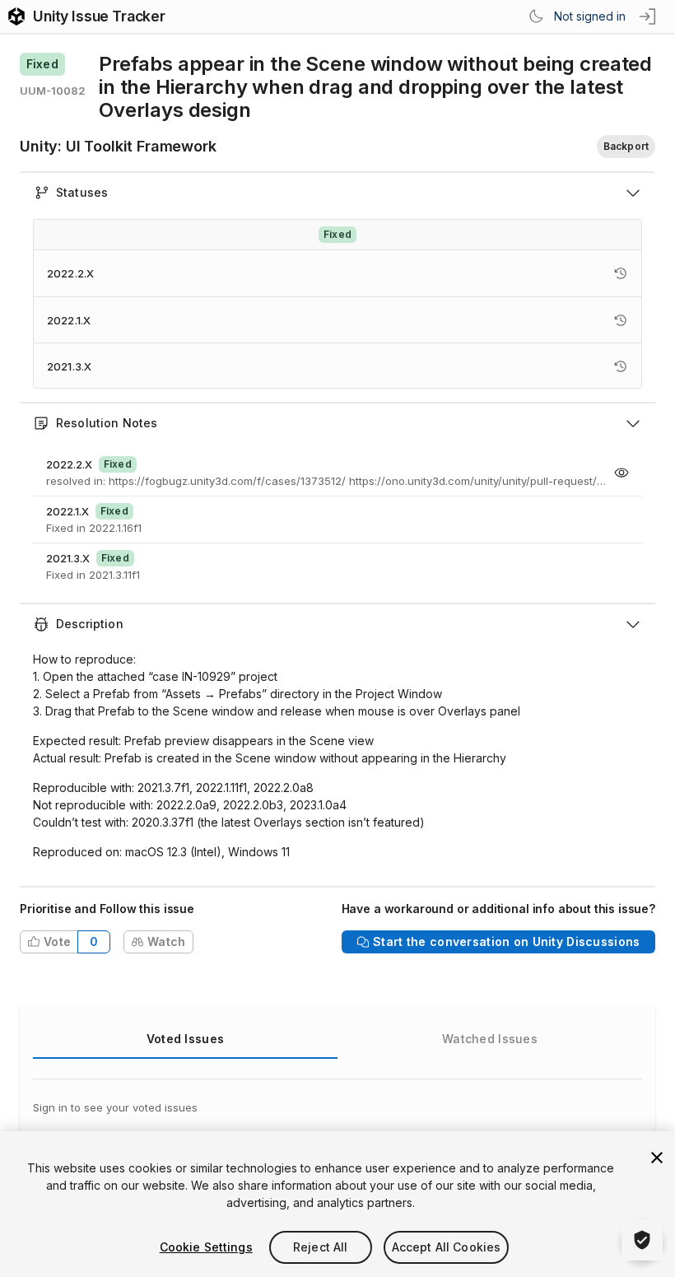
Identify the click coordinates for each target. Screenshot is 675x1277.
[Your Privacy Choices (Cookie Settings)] (642, 1240)
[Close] (657, 1158)
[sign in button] (648, 16)
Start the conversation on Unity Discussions (506, 941)
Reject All (320, 1247)
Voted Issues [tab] (185, 1039)
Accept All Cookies (446, 1247)
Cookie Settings (206, 1247)
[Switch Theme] (535, 16)
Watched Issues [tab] (490, 1039)
